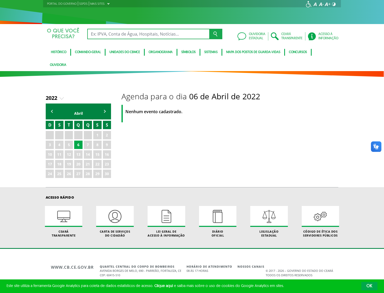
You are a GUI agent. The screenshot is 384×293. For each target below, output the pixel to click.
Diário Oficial (218, 233)
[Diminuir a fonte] (321, 4)
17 (50, 164)
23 (107, 164)
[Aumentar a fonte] (327, 4)
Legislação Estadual (268, 233)
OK (369, 286)
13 (78, 154)
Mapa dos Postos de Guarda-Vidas (253, 52)
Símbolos (188, 52)
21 (88, 164)
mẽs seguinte (104, 111)
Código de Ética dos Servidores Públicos (320, 233)
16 (107, 154)
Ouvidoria (58, 65)
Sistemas (211, 52)
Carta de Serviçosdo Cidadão (115, 233)
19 (69, 164)
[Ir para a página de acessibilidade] (309, 4)
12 (69, 154)
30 (107, 173)
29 (97, 173)
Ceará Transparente (63, 233)
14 (88, 154)
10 (50, 154)
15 (97, 154)
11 (59, 154)
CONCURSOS (298, 52)
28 (88, 173)
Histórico (58, 52)
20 (78, 164)
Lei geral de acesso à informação (166, 233)
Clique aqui (163, 286)
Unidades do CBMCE (124, 52)
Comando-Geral (88, 52)
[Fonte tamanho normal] (315, 4)
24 (50, 173)
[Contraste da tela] (334, 4)
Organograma (161, 52)
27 (78, 173)
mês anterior (52, 111)
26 (69, 173)
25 (59, 173)
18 (59, 164)
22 (97, 164)
